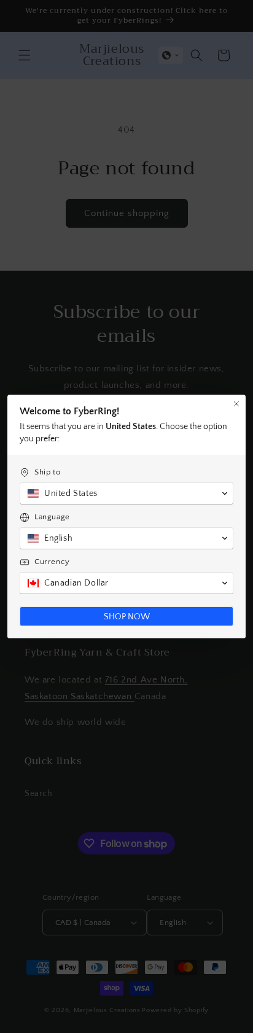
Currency (52, 561)
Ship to (47, 472)
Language (52, 517)
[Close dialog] (236, 404)
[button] (126, 493)
